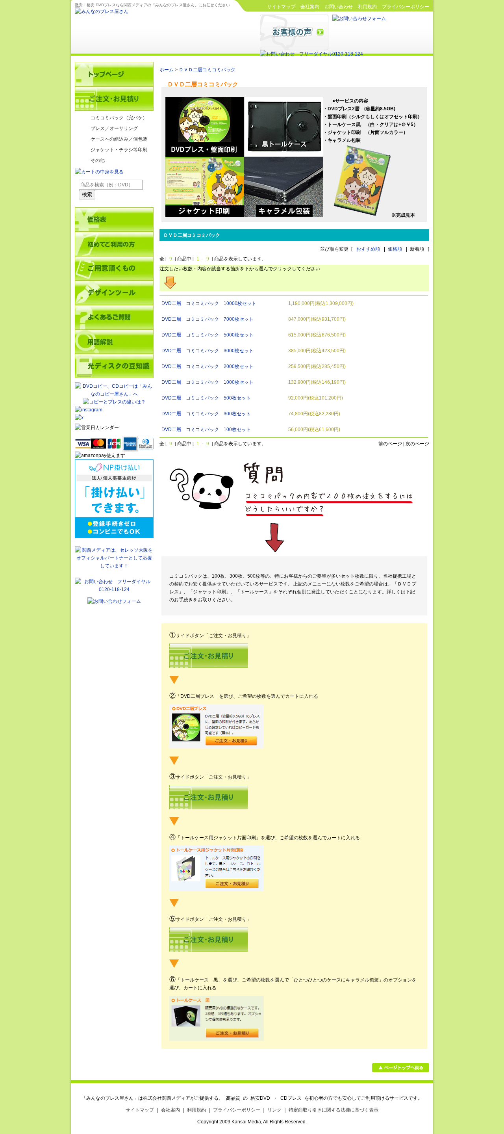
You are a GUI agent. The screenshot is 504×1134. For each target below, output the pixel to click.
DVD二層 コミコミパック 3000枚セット (207, 350)
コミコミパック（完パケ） (119, 118)
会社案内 (309, 6)
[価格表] (114, 219)
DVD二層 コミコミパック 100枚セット (206, 429)
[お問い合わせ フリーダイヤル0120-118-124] (311, 54)
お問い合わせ (338, 6)
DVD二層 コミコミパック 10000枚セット (208, 303)
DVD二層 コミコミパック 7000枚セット (207, 319)
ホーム (166, 70)
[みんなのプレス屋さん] (101, 11)
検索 (87, 194)
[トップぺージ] (114, 74)
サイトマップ (281, 6)
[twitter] (114, 418)
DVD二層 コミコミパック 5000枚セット (207, 335)
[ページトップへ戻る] (400, 1070)
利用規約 (367, 6)
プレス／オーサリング (114, 128)
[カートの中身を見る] (99, 172)
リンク (274, 1110)
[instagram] (88, 410)
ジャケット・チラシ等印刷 (119, 149)
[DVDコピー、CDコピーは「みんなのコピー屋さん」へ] (114, 394)
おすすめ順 (368, 249)
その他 (98, 160)
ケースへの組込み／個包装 (119, 139)
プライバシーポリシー (405, 6)
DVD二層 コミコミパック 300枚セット (206, 413)
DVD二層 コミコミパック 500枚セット (206, 398)
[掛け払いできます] (114, 536)
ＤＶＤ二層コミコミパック (207, 70)
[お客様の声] (294, 48)
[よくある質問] (114, 317)
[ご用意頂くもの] (114, 268)
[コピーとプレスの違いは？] (114, 402)
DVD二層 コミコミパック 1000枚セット (207, 382)
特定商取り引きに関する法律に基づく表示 (333, 1110)
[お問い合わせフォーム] (359, 18)
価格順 (395, 249)
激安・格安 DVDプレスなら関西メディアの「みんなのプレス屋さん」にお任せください (152, 5)
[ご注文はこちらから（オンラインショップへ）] (114, 98)
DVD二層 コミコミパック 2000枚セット (207, 366)
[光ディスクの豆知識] (114, 366)
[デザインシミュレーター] (114, 293)
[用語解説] (114, 341)
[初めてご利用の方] (114, 244)
